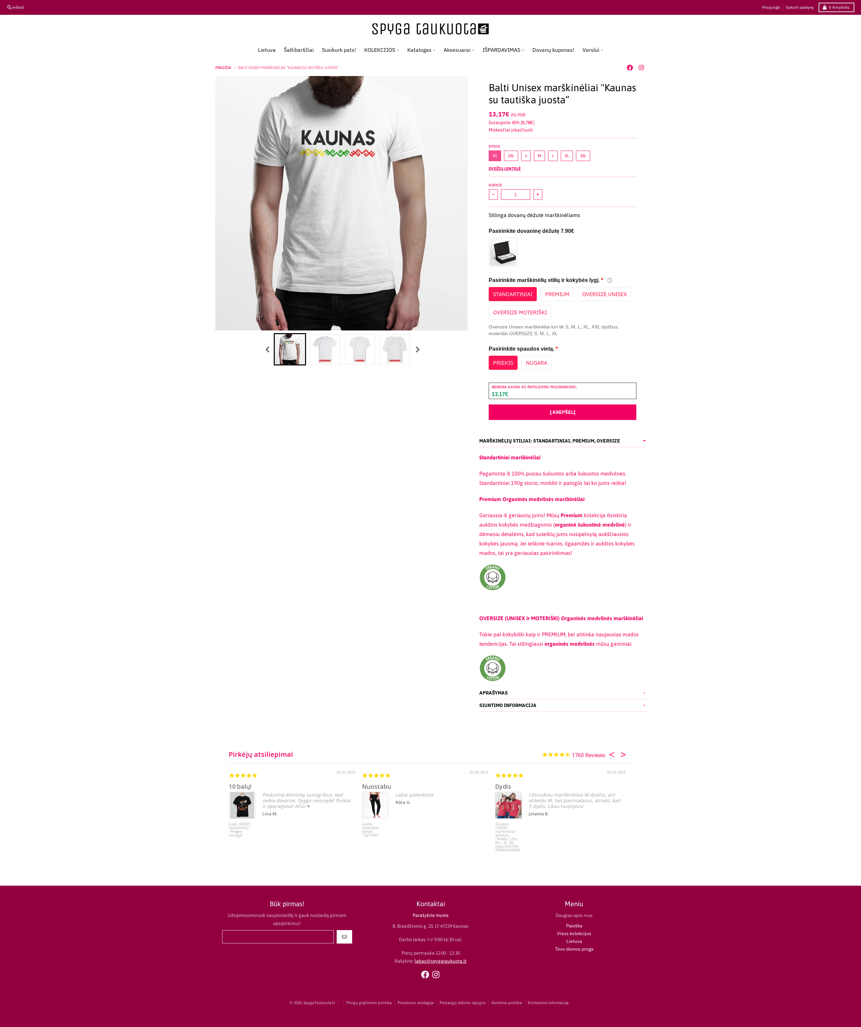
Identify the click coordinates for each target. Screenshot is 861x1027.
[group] (290, 349)
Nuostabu (376, 786)
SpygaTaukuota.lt (319, 1002)
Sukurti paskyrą (799, 7)
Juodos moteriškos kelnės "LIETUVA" (370, 830)
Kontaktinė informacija (548, 1002)
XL (567, 155)
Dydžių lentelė (505, 168)
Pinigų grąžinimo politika (369, 1002)
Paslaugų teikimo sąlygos (463, 1002)
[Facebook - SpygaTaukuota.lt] (630, 67)
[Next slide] (417, 349)
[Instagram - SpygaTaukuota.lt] (641, 67)
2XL (511, 155)
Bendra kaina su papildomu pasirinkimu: (534, 387)
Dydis (503, 786)
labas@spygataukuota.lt (440, 961)
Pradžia (223, 67)
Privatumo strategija (416, 1002)
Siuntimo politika (506, 1002)
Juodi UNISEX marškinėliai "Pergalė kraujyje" (240, 830)
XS (495, 155)
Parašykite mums (431, 915)
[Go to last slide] (267, 349)
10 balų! (240, 786)
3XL (583, 155)
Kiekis (495, 185)
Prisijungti (771, 7)
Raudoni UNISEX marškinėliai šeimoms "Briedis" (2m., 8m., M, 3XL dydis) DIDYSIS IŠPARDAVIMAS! (507, 835)
